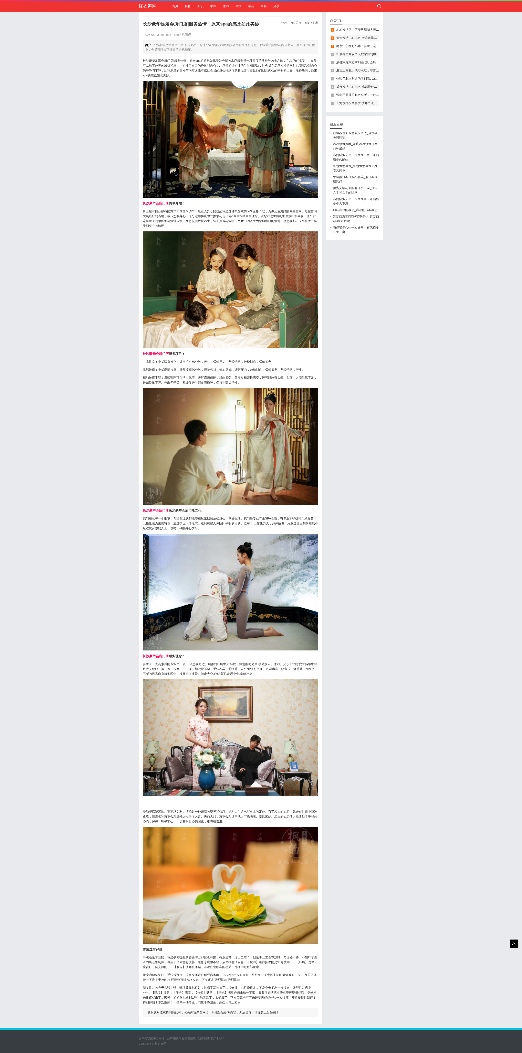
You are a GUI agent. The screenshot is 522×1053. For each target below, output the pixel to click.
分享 (276, 6)
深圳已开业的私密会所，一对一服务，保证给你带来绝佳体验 (377, 95)
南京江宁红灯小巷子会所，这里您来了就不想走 (368, 46)
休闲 (226, 6)
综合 (251, 6)
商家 (315, 22)
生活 (238, 6)
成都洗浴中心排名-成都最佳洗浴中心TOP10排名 (369, 86)
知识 (200, 6)
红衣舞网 (148, 6)
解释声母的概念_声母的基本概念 (355, 210)
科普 (188, 6)
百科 (264, 6)
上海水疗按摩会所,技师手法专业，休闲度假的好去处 (371, 103)
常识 (213, 6)
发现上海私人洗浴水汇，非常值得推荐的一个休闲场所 (373, 70)
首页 (175, 6)
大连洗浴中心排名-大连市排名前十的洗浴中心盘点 (370, 38)
